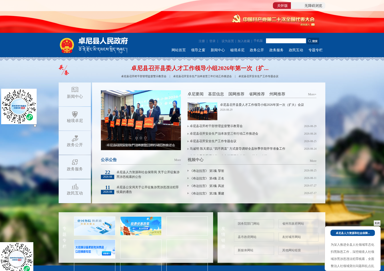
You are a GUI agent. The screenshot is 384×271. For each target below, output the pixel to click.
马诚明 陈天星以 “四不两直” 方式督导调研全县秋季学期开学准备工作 (241, 148)
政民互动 (296, 50)
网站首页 (179, 50)
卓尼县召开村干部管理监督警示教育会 (143, 76)
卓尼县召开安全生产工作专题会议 (258, 76)
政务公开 (257, 50)
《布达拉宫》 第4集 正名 (207, 178)
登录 (212, 41)
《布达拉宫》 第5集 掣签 (207, 171)
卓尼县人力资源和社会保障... (353, 233)
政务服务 (276, 50)
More (177, 160)
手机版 (258, 40)
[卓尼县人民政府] (101, 45)
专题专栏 (315, 50)
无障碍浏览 (313, 5)
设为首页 (228, 41)
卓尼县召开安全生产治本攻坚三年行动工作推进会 (202, 76)
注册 (202, 41)
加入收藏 (244, 41)
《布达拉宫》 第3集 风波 (207, 186)
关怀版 (282, 5)
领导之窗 (198, 50)
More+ (312, 94)
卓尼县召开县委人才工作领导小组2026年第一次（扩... (200, 68)
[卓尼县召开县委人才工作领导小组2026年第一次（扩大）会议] (202, 111)
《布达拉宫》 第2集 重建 (207, 193)
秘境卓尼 (237, 50)
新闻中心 (218, 50)
